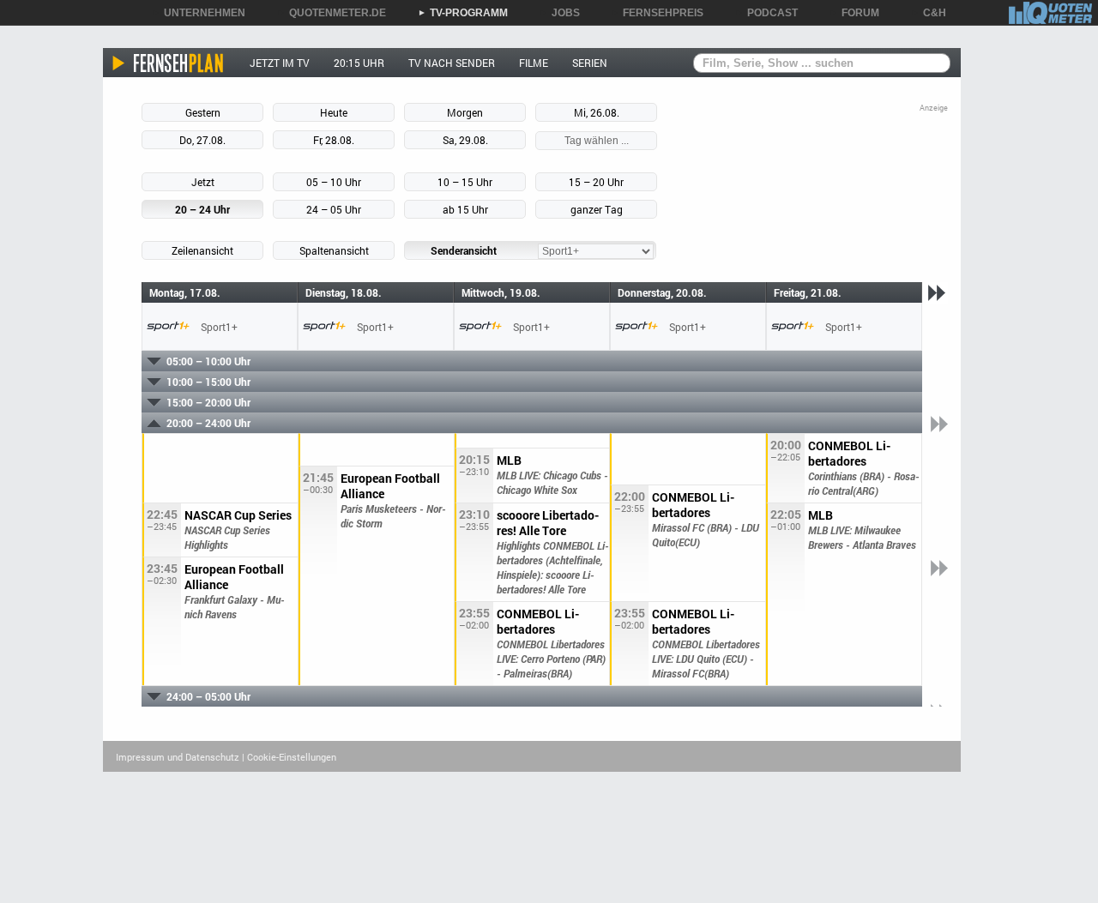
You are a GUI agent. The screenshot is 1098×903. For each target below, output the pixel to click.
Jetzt (202, 182)
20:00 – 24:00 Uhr (208, 423)
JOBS (560, 13)
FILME (533, 62)
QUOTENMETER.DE (331, 13)
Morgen (465, 112)
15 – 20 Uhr (596, 182)
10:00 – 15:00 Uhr (208, 381)
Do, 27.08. (202, 140)
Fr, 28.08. (333, 140)
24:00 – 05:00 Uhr (208, 696)
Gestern (202, 112)
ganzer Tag (596, 209)
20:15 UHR (359, 62)
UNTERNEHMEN (198, 13)
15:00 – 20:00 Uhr (208, 402)
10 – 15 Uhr (464, 182)
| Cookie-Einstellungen (289, 756)
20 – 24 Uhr (202, 209)
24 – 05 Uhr (333, 209)
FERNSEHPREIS (657, 13)
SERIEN (589, 62)
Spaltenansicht (334, 250)
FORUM (854, 13)
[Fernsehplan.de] (169, 62)
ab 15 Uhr (465, 209)
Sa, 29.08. (465, 140)
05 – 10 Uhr (333, 182)
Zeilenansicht (202, 250)
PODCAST (766, 13)
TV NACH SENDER (451, 62)
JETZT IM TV (280, 62)
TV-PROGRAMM (463, 13)
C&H (928, 13)
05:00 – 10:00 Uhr (208, 361)
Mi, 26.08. (596, 112)
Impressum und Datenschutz (177, 756)
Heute (333, 112)
